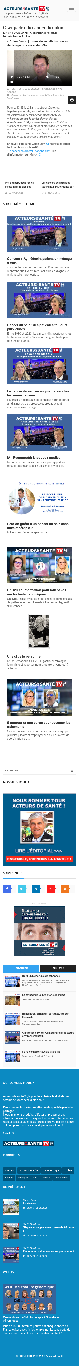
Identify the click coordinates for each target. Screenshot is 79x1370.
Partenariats (61, 1177)
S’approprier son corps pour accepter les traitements (38, 725)
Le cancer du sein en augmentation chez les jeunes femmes (38, 393)
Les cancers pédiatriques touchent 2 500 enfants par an (58, 187)
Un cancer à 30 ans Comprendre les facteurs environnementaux (48, 1034)
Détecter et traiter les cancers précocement (48, 1251)
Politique (23, 1177)
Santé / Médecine (28, 1170)
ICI (47, 144)
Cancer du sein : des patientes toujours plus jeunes (37, 327)
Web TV (9, 1170)
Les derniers (21, 968)
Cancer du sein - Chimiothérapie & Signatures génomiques (31, 1319)
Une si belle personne (24, 656)
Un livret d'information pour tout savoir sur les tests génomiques (36, 592)
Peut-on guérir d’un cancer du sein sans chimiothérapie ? (38, 526)
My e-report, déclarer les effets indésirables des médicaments (19, 187)
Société (68, 1170)
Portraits (46, 1177)
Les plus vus (58, 968)
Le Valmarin (30, 1203)
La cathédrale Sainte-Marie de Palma (43, 995)
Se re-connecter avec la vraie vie (41, 1052)
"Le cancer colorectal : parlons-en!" (28, 151)
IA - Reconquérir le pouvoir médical (34, 458)
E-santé (9, 1177)
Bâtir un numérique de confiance (41, 976)
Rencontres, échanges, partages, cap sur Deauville (45, 1016)
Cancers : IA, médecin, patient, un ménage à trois (39, 261)
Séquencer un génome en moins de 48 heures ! (49, 1229)
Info (34, 1177)
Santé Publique (51, 1170)
